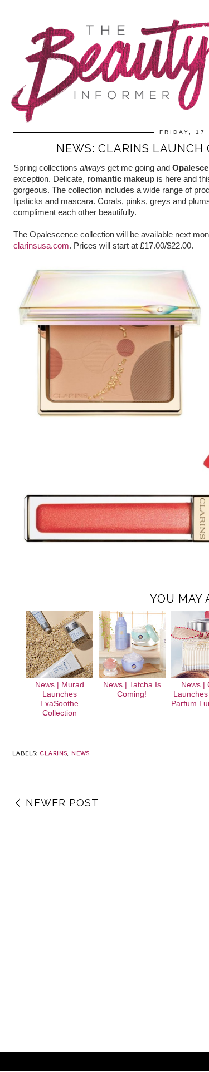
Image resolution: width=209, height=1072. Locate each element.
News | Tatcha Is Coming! (132, 689)
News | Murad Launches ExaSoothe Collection (59, 698)
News (80, 753)
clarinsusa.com (41, 245)
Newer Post (62, 802)
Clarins (53, 753)
